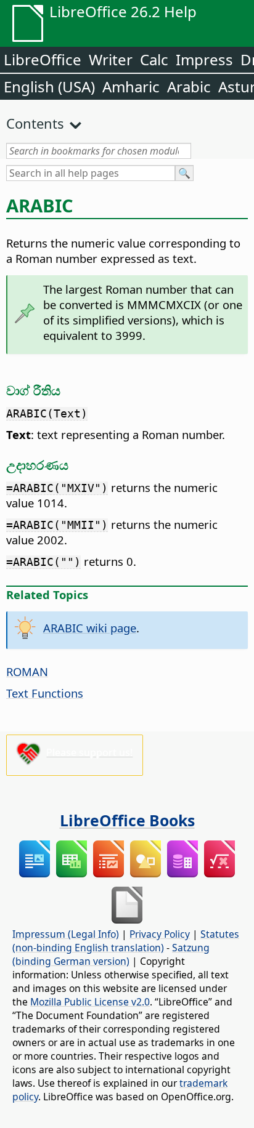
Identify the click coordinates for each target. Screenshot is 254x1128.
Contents (35, 123)
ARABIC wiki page (89, 627)
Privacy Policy (159, 934)
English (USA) (49, 86)
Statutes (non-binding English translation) (125, 940)
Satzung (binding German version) (111, 954)
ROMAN (27, 671)
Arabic (189, 86)
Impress (204, 59)
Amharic (131, 86)
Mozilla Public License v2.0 (90, 1002)
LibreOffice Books (127, 820)
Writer (111, 59)
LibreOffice (42, 59)
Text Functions (44, 693)
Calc (154, 59)
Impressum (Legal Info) (65, 934)
